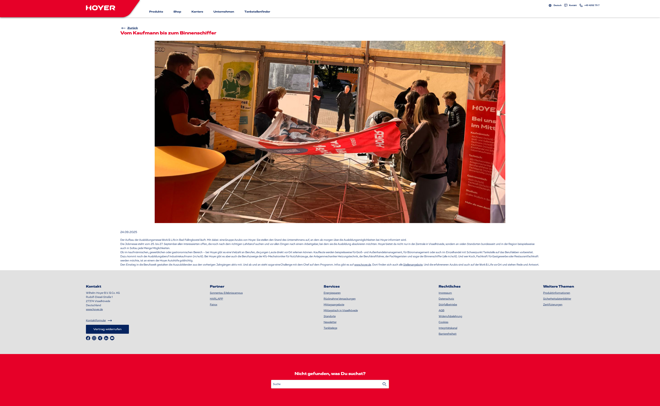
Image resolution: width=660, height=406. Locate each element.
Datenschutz (446, 298)
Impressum (445, 293)
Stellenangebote (413, 264)
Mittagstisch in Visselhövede (341, 310)
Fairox (213, 304)
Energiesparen (332, 293)
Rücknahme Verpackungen (340, 298)
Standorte (330, 316)
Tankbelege (330, 328)
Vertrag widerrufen (107, 329)
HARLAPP (216, 298)
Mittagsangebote (334, 304)
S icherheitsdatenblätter (557, 298)
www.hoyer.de (362, 264)
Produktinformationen (556, 293)
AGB (441, 310)
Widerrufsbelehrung (450, 316)
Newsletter (330, 322)
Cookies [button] (443, 322)
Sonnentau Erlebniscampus (226, 293)
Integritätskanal (448, 328)
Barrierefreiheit (447, 334)
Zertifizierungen (552, 304)
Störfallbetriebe (448, 304)
